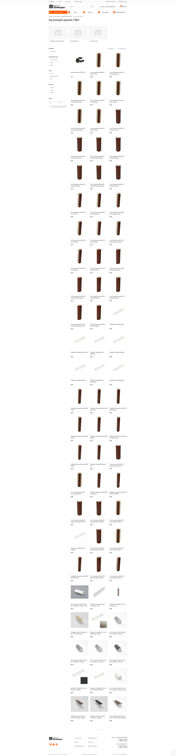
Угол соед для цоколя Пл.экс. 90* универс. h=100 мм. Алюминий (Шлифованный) (98, 661)
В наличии (53, 51)
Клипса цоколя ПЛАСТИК (78, 72)
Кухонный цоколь (74, 41)
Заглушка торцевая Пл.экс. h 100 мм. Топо (118, 605)
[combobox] (163, 747)
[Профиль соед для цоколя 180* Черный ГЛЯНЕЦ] (118, 480)
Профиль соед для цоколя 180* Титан (79, 409)
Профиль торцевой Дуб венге (79, 352)
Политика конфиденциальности (89, 754)
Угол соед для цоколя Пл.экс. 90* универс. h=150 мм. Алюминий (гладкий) (79, 661)
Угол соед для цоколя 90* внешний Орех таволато (97, 548)
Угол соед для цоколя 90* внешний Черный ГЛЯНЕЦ (78, 520)
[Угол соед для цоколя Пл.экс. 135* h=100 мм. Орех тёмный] (118, 704)
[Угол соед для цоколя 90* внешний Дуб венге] (79, 144)
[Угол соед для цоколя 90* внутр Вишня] (99, 88)
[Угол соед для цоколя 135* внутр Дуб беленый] (118, 200)
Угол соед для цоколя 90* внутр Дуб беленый (78, 101)
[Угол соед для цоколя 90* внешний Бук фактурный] (99, 172)
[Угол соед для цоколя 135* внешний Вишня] (99, 284)
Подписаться (166, 749)
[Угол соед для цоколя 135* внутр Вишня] (79, 228)
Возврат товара (92, 746)
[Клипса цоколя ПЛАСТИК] (79, 60)
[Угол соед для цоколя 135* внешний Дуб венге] (118, 256)
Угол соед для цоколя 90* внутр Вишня (97, 101)
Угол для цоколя (94, 41)
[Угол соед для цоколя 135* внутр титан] (79, 200)
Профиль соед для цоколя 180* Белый (79, 465)
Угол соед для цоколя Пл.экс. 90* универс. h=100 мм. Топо (79, 605)
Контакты (68, 1)
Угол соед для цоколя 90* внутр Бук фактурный (78, 129)
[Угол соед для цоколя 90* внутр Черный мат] (79, 480)
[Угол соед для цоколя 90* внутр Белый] (99, 116)
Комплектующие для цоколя (57, 41)
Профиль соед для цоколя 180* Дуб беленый (118, 409)
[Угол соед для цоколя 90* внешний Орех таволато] (99, 536)
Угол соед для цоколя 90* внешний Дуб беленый (97, 157)
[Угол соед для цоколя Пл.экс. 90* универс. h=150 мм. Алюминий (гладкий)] (79, 648)
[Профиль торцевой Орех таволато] (79, 536)
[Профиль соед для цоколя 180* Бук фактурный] (118, 424)
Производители (92, 738)
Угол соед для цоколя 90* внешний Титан (117, 129)
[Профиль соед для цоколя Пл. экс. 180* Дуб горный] (79, 620)
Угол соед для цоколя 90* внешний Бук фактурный (97, 185)
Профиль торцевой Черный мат (98, 465)
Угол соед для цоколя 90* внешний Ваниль (78, 185)
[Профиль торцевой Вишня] (118, 340)
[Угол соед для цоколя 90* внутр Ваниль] (118, 88)
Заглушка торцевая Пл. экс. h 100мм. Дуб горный (98, 633)
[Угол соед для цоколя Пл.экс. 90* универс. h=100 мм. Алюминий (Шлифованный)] (99, 648)
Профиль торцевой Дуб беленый (96, 353)
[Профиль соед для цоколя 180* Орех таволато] (79, 564)
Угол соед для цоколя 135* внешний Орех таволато (97, 576)
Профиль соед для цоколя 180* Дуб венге (99, 409)
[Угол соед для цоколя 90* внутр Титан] (99, 60)
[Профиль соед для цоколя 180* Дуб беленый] (118, 396)
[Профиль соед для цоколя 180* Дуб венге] (99, 396)
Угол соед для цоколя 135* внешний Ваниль (117, 297)
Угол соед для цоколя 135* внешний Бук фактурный (78, 325)
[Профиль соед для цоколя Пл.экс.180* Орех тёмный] (79, 704)
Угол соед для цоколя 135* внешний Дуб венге (117, 269)
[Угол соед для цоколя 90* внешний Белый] (118, 172)
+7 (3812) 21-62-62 (122, 1)
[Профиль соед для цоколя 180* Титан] (79, 396)
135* (52, 73)
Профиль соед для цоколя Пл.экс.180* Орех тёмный (78, 716)
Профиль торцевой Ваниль (78, 380)
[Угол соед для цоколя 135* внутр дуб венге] (99, 200)
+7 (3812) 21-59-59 (122, 740)
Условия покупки (79, 746)
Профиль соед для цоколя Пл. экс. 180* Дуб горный (79, 633)
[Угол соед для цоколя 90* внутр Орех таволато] (118, 536)
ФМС (52, 65)
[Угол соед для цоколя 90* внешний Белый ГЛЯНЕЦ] (99, 508)
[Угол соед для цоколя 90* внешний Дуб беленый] (99, 144)
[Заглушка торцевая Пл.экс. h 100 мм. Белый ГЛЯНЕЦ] (99, 676)
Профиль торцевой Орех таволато (78, 548)
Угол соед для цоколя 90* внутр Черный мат (78, 493)
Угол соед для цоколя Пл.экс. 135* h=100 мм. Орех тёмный (118, 716)
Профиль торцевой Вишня (117, 352)
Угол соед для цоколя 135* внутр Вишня (78, 241)
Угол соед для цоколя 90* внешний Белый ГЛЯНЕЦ (97, 520)
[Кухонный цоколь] (78, 32)
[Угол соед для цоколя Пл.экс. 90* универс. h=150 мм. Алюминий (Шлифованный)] (118, 620)
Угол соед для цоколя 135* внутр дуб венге (97, 213)
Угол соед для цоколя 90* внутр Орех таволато (117, 548)
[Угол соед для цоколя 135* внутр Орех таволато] (118, 564)
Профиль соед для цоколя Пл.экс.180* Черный (97, 716)
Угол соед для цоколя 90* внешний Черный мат (117, 465)
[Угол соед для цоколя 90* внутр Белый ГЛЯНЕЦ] (118, 508)
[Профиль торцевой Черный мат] (99, 452)
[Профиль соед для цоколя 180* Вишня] (79, 424)
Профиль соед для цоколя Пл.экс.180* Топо (97, 605)
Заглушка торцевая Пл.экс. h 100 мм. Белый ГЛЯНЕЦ (98, 688)
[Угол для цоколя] (98, 32)
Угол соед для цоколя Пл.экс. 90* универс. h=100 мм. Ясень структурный (118, 689)
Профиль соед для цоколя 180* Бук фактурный (118, 437)
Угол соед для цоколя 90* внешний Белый (117, 185)
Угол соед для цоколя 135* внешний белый (97, 325)
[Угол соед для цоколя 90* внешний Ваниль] (79, 172)
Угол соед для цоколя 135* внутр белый (78, 269)
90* (51, 79)
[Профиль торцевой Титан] (118, 312)
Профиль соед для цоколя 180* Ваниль (99, 437)
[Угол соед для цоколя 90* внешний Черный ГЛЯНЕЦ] (79, 508)
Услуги (60, 1)
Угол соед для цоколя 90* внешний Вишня (117, 157)
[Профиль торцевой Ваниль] (79, 368)
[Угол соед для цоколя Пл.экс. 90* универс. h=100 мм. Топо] (79, 592)
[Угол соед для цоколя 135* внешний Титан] (99, 256)
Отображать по (122, 48)
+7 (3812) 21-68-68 (122, 747)
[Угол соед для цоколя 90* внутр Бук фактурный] (79, 116)
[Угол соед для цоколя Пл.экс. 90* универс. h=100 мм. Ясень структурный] (118, 676)
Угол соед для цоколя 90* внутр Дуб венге (117, 73)
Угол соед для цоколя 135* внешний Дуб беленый (78, 297)
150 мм (52, 92)
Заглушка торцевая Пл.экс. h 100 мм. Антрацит (79, 688)
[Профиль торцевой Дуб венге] (79, 340)
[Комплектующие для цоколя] (58, 32)
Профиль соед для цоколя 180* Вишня (79, 437)
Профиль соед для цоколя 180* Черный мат (99, 493)
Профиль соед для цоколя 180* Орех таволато (79, 576)
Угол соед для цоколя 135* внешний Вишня (97, 297)
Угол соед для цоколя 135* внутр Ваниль (97, 241)
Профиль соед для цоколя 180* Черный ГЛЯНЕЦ (118, 493)
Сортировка (110, 48)
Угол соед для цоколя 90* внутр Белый (97, 129)
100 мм (52, 87)
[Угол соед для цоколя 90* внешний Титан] (118, 116)
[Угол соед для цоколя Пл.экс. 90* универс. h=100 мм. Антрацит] (118, 648)
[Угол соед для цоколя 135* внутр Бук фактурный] (118, 228)
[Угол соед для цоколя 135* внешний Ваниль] (118, 284)
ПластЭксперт (54, 59)
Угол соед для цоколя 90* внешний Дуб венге (78, 157)
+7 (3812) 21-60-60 (110, 1)
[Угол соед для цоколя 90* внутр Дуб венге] (118, 60)
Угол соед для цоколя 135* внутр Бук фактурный (117, 241)
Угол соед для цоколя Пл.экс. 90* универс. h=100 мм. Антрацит (118, 661)
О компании (51, 1)
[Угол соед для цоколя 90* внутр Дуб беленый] (79, 88)
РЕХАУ (52, 62)
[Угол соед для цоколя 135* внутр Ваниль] (99, 228)
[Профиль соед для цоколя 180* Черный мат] (99, 480)
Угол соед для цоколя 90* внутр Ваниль (117, 101)
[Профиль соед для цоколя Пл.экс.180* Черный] (99, 704)
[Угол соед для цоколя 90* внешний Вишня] (118, 144)
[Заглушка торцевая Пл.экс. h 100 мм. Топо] (118, 592)
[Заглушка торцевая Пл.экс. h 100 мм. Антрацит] (79, 676)
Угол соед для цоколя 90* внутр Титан (97, 73)
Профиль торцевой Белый (117, 380)
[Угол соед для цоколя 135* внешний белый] (99, 312)
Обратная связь (78, 1)
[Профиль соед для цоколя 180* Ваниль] (99, 424)
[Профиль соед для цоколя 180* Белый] (79, 452)
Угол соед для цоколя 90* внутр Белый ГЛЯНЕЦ (117, 520)
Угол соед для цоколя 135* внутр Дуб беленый (117, 213)
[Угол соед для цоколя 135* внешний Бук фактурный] (79, 312)
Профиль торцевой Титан (117, 324)
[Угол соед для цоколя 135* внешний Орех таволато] (99, 564)
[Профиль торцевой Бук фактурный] (99, 368)
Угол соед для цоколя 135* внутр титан (78, 213)
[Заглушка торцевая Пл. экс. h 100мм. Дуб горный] (99, 620)
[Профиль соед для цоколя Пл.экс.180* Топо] (99, 592)
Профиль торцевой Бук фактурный (96, 381)
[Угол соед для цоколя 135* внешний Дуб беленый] (79, 284)
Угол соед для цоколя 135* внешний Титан (97, 269)
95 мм (52, 90)
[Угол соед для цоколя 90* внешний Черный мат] (118, 452)
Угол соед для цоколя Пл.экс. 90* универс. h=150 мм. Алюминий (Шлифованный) (118, 633)
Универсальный (54, 76)
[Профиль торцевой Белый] (118, 368)
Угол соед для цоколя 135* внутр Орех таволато (117, 576)
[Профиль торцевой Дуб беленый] (99, 340)
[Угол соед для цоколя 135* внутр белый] (79, 256)
